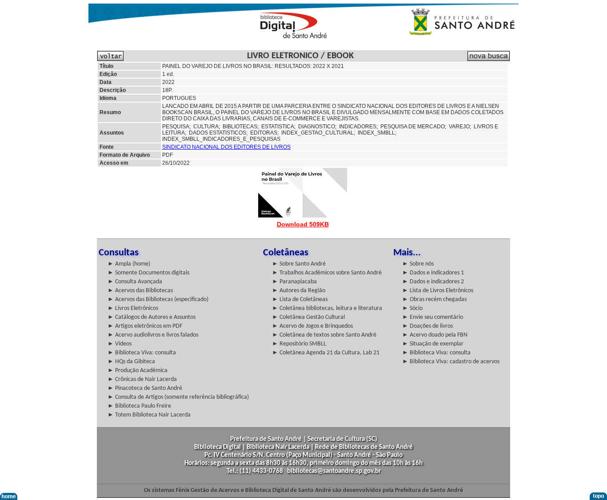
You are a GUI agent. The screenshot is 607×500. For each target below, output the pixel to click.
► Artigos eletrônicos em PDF (145, 326)
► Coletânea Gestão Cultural (308, 317)
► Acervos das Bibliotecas (140, 290)
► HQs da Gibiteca (131, 361)
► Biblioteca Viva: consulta (142, 352)
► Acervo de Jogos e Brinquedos (312, 326)
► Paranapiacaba (294, 281)
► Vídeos (120, 344)
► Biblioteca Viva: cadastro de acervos (450, 361)
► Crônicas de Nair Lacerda (142, 379)
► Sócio (412, 308)
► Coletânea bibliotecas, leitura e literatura (327, 308)
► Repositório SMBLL (299, 344)
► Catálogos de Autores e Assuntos (152, 317)
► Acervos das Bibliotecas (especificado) (158, 299)
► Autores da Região (298, 290)
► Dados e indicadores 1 (433, 273)
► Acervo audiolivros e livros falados (153, 335)
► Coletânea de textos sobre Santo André (324, 335)
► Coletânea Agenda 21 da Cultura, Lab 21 (325, 352)
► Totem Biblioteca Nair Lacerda (149, 415)
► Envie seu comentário (432, 317)
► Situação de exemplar (432, 344)
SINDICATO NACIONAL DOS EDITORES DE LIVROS (226, 147)
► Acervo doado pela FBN (434, 335)
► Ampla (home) (129, 264)
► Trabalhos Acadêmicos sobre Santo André (327, 273)
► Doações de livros (427, 326)
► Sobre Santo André (299, 264)
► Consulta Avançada (135, 281)
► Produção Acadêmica (138, 370)
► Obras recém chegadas (434, 299)
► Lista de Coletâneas (299, 299)
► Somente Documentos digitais (148, 273)
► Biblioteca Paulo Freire (139, 406)
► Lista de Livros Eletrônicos (437, 290)
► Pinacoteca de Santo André (145, 388)
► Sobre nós (418, 264)
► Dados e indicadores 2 (433, 281)
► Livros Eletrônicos (133, 308)
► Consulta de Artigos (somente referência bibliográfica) (178, 397)
